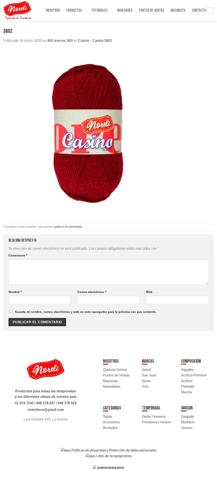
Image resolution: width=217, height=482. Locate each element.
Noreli (146, 370)
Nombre (15, 292)
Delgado (187, 416)
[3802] (88, 133)
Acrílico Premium (194, 375)
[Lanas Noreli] (21, 10)
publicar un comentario (68, 226)
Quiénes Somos (115, 370)
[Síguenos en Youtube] (49, 431)
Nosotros (53, 10)
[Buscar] (210, 10)
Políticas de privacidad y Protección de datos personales (113, 450)
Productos (74, 10)
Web (149, 292)
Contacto (199, 10)
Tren (145, 386)
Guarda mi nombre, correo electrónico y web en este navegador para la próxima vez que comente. (85, 311)
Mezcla (186, 392)
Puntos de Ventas (151, 10)
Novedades (124, 10)
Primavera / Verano (156, 422)
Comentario (17, 255)
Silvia (146, 381)
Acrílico (186, 381)
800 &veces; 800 (60, 40)
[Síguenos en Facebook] (41, 431)
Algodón (187, 370)
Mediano (187, 422)
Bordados (110, 428)
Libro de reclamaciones (114, 456)
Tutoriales (99, 10)
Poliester (188, 386)
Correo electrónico (91, 292)
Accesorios (111, 422)
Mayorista (178, 10)
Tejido (107, 416)
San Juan (149, 375)
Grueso (186, 428)
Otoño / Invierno (154, 416)
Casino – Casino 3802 (95, 40)
